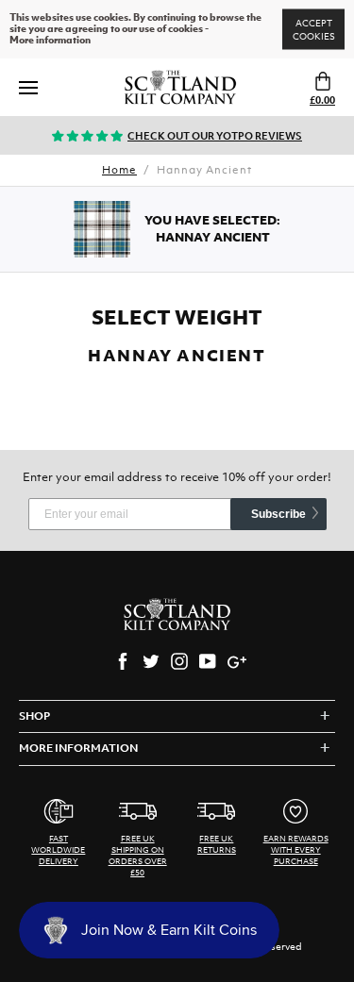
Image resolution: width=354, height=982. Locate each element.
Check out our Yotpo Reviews (214, 135)
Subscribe (278, 514)
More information (50, 40)
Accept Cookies (314, 29)
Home (119, 169)
